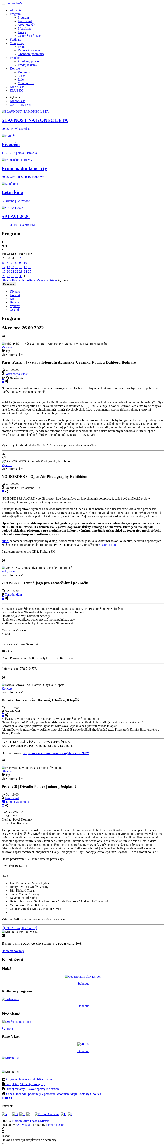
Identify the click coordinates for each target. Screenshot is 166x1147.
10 (25, 262)
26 (3, 276)
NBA (5, 541)
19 (3, 271)
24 (25, 271)
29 (16, 276)
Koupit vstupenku (17, 801)
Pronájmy (38, 1084)
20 (8, 271)
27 (8, 276)
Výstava (43, 280)
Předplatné (12, 1084)
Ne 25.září (12, 928)
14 (12, 267)
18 (29, 267)
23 (20, 271)
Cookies (95, 1094)
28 (12, 276)
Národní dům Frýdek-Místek (30, 1121)
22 (16, 271)
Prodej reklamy (15, 1089)
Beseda (33, 280)
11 (29, 262)
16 (20, 267)
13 (8, 267)
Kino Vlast (12, 798)
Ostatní (53, 280)
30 (20, 276)
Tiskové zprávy (35, 1089)
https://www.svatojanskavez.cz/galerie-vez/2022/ (56, 753)
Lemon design (55, 1124)
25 (29, 271)
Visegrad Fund (108, 544)
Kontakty (83, 1094)
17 (25, 267)
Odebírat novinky (13, 951)
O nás (10, 1094)
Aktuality (26, 1084)
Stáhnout (83, 983)
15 (16, 267)
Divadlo (7, 280)
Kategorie (8, 284)
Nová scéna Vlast (16, 374)
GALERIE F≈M (20, 104)
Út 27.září (28, 928)
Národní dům (13, 594)
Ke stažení (53, 1089)
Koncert (17, 280)
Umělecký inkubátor (31, 1079)
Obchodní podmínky (28, 1094)
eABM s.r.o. (23, 1124)
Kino (25, 280)
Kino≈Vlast (17, 101)
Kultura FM (14, 3)
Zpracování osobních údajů (59, 1094)
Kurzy (49, 1079)
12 (3, 267)
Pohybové (8, 571)
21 (12, 271)
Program (11, 1079)
